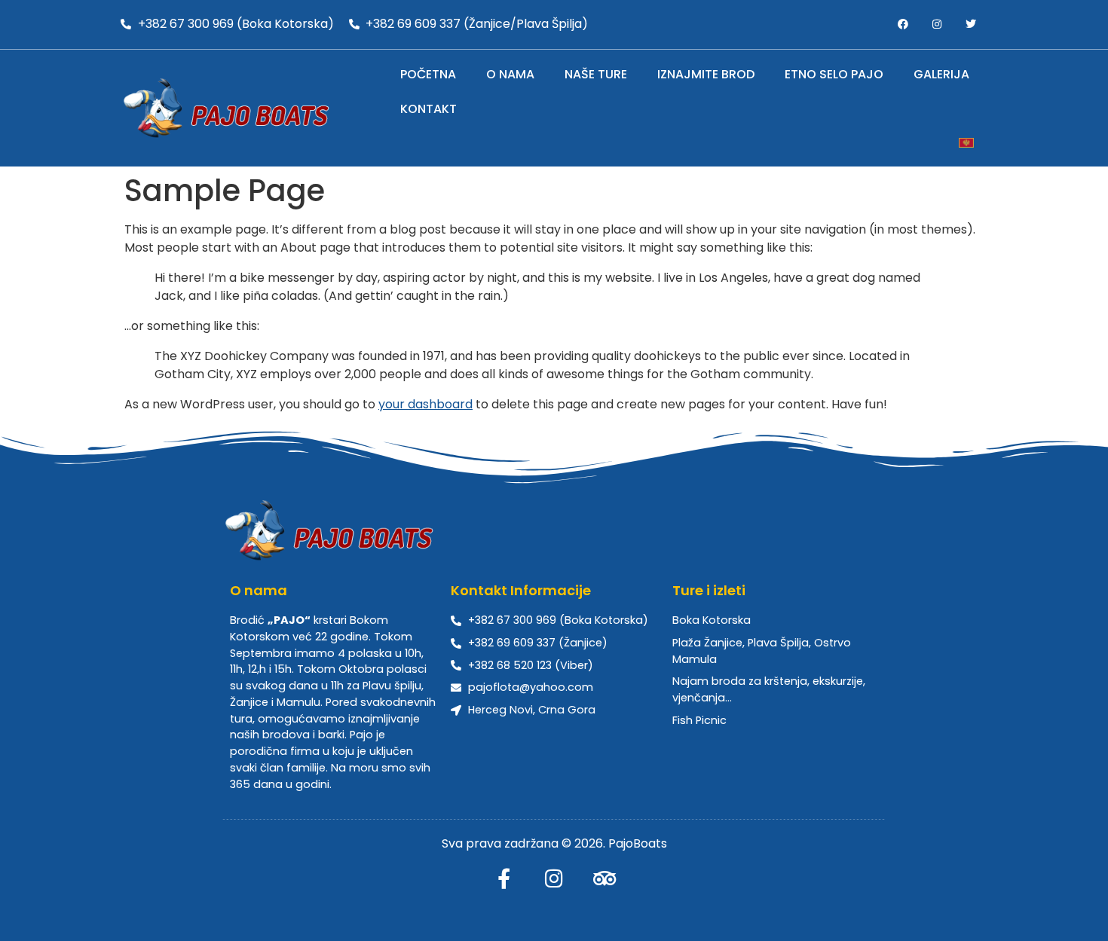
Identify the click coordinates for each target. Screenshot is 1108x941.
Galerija (941, 74)
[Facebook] (903, 24)
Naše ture (596, 74)
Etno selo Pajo (834, 74)
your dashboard (425, 404)
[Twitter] (970, 24)
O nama (510, 74)
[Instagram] (936, 24)
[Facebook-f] (504, 878)
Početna (428, 74)
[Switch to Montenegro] (966, 143)
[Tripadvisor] (605, 878)
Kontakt (428, 109)
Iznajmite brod (705, 74)
